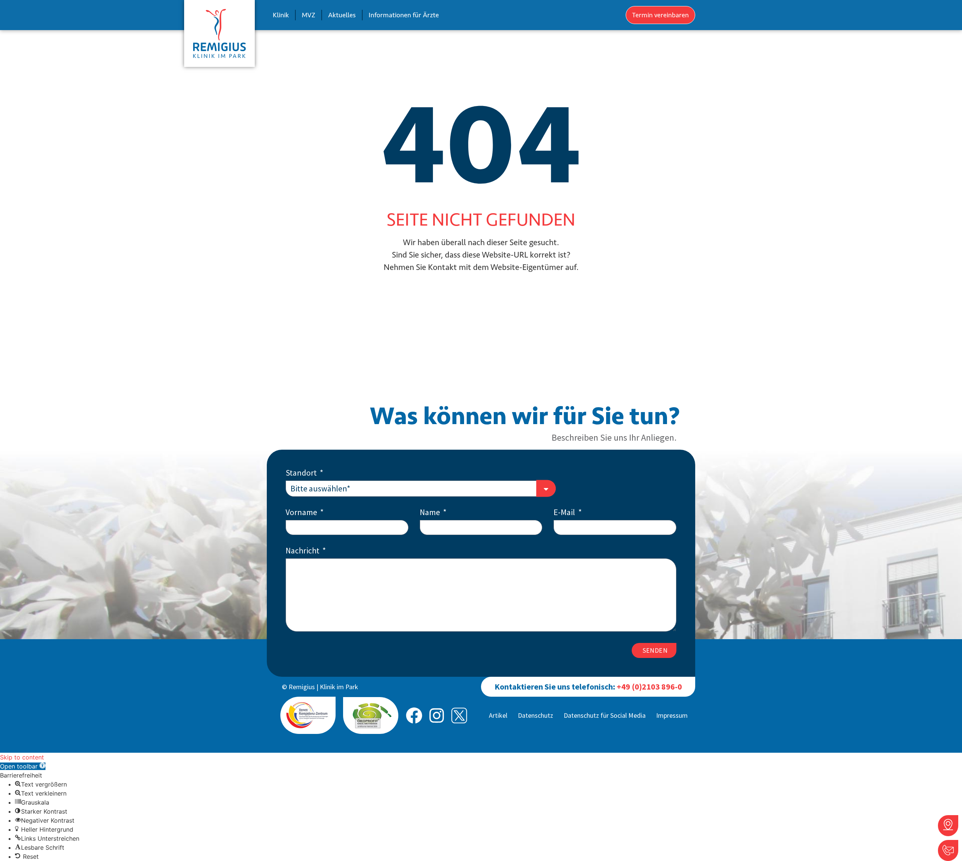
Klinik (281, 15)
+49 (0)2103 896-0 (649, 686)
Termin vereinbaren (660, 15)
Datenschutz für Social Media (605, 715)
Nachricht (303, 551)
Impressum (672, 715)
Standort (302, 473)
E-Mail (565, 512)
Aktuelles (342, 15)
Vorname (302, 512)
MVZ (308, 15)
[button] (22, 766)
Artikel (498, 715)
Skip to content (22, 757)
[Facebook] (414, 715)
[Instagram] (436, 715)
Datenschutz (535, 715)
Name (431, 512)
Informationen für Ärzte (404, 15)
